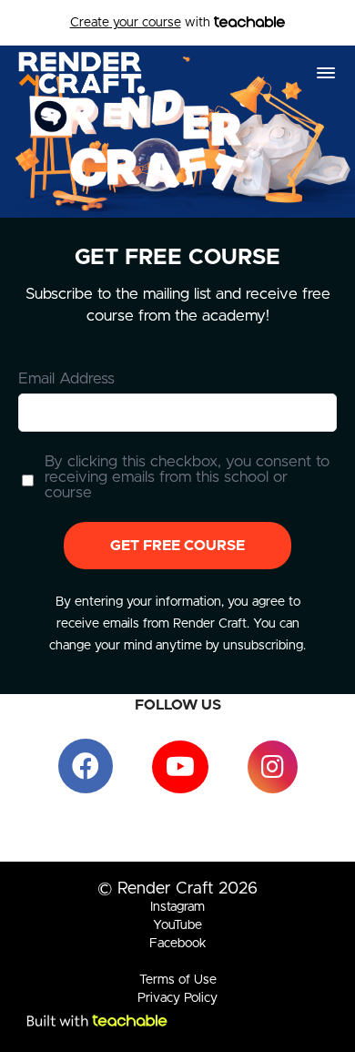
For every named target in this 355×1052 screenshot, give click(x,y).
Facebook (178, 943)
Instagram (177, 907)
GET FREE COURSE (177, 545)
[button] (326, 73)
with (142, 22)
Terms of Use (178, 980)
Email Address (66, 378)
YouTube (177, 925)
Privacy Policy (177, 998)
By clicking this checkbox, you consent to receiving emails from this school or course (187, 477)
